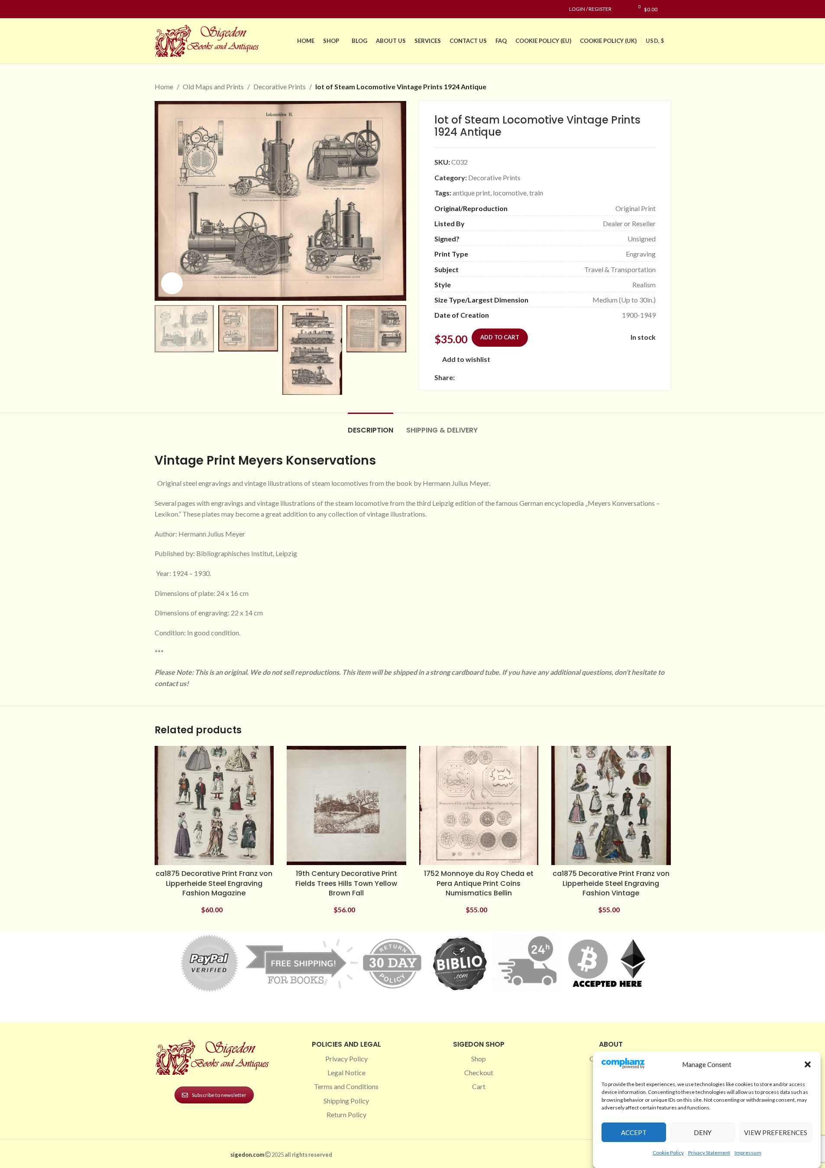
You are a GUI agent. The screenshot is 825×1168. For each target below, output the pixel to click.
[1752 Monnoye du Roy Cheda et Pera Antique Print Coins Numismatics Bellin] (479, 805)
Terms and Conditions (346, 1086)
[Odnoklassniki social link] (512, 378)
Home (164, 86)
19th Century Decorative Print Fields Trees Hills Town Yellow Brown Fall (346, 883)
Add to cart (499, 337)
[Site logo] (209, 40)
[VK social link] (532, 378)
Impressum (747, 1152)
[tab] (370, 426)
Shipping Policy (346, 1100)
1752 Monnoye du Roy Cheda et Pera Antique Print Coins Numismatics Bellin (479, 883)
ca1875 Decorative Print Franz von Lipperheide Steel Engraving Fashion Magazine (213, 883)
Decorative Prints (279, 86)
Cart (478, 1086)
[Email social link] (481, 378)
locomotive (510, 193)
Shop (478, 1058)
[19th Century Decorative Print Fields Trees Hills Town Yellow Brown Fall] (346, 805)
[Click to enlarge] (172, 283)
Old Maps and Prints (213, 86)
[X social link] (470, 378)
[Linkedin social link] (191, 9)
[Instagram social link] (170, 9)
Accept (634, 1132)
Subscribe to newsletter (219, 1095)
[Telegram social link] (543, 378)
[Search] (668, 9)
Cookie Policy (668, 1152)
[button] (807, 1064)
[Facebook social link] (160, 9)
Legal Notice (346, 1072)
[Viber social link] (553, 378)
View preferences (775, 1132)
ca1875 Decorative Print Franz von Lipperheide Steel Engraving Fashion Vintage (611, 883)
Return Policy (346, 1114)
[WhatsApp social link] (522, 378)
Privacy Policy (346, 1058)
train (536, 193)
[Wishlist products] (622, 9)
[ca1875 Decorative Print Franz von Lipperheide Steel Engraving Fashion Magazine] (214, 805)
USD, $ (655, 40)
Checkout (478, 1072)
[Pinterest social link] (180, 9)
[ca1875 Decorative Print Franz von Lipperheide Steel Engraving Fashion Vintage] (611, 805)
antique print (471, 193)
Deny (703, 1132)
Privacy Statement (709, 1152)
